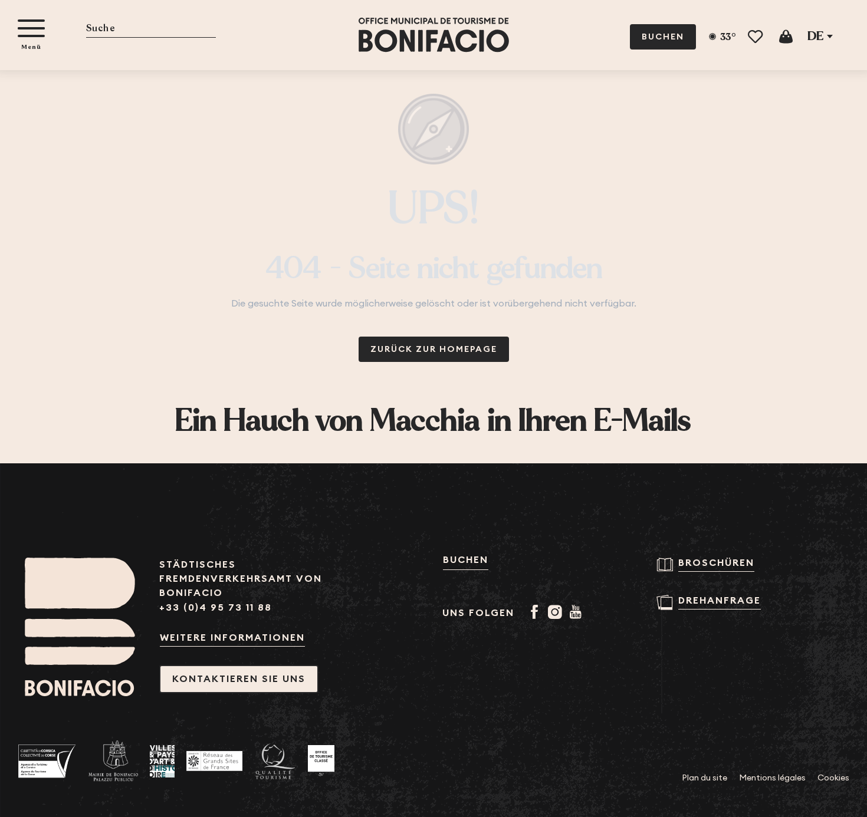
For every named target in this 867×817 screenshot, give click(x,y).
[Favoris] (756, 37)
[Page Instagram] (557, 613)
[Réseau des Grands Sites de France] (214, 761)
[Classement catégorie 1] (321, 761)
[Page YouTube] (577, 613)
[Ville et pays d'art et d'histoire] (162, 761)
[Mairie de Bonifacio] (113, 761)
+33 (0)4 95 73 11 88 (215, 607)
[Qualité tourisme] (275, 761)
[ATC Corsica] (47, 761)
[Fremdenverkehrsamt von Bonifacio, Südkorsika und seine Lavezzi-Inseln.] (434, 35)
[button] (151, 29)
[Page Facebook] (536, 613)
